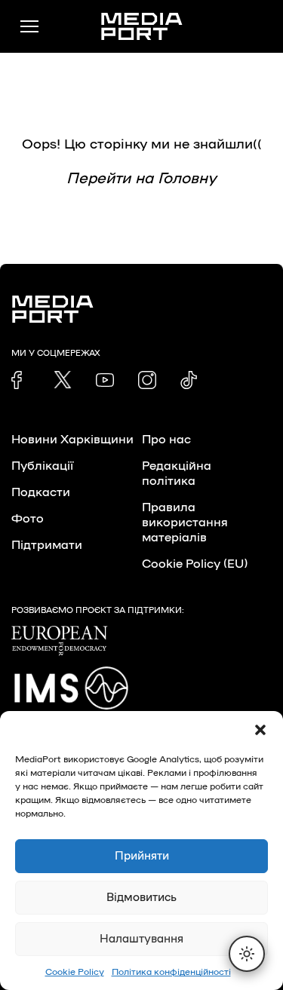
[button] (260, 729)
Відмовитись (141, 897)
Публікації (42, 466)
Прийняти (142, 856)
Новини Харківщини (72, 440)
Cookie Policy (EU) (195, 564)
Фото (27, 519)
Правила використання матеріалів (185, 522)
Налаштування (141, 939)
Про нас (166, 440)
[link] (20, 380)
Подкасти (40, 492)
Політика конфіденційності (171, 971)
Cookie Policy (74, 971)
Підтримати (46, 545)
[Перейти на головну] (141, 26)
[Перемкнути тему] (247, 954)
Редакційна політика (176, 473)
